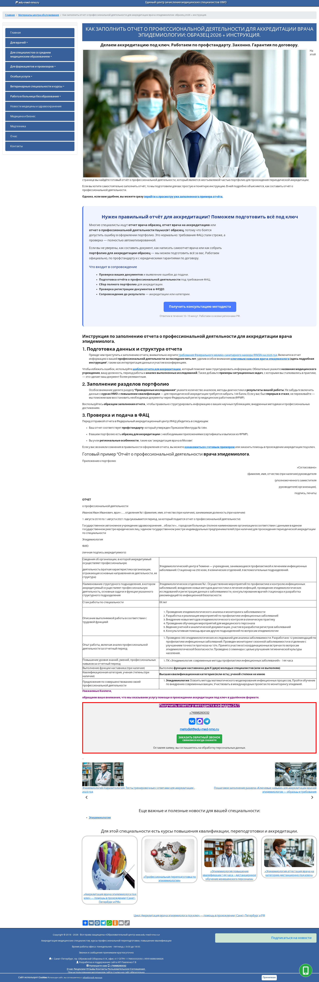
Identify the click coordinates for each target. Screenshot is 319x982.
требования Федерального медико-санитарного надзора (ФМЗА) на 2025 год (227, 355)
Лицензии (80, 969)
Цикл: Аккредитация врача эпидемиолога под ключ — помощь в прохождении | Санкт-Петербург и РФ (199, 915)
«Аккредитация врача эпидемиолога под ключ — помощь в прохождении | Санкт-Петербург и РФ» (109, 898)
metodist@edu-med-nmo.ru (199, 729)
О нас (13, 136)
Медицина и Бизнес (23, 116)
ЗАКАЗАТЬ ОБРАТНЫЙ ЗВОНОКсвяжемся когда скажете (199, 739)
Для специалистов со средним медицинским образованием (30, 54)
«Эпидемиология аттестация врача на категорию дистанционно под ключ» (289, 873)
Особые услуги (20, 76)
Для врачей (18, 42)
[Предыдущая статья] (86, 798)
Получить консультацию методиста (200, 306)
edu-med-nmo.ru (28, 2)
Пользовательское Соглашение (126, 969)
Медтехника (18, 126)
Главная (15, 32)
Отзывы (90, 969)
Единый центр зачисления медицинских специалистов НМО (186, 2)
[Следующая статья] (312, 798)
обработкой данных (92, 978)
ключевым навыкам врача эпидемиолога (259, 359)
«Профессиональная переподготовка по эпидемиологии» (169, 879)
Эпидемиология (100, 817)
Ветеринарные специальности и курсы (36, 86)
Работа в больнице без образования (34, 96)
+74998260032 (199, 712)
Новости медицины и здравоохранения (35, 106)
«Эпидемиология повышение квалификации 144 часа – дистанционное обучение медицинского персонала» (229, 875)
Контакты (16, 146)
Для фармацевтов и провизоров (32, 66)
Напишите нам (98, 966)
